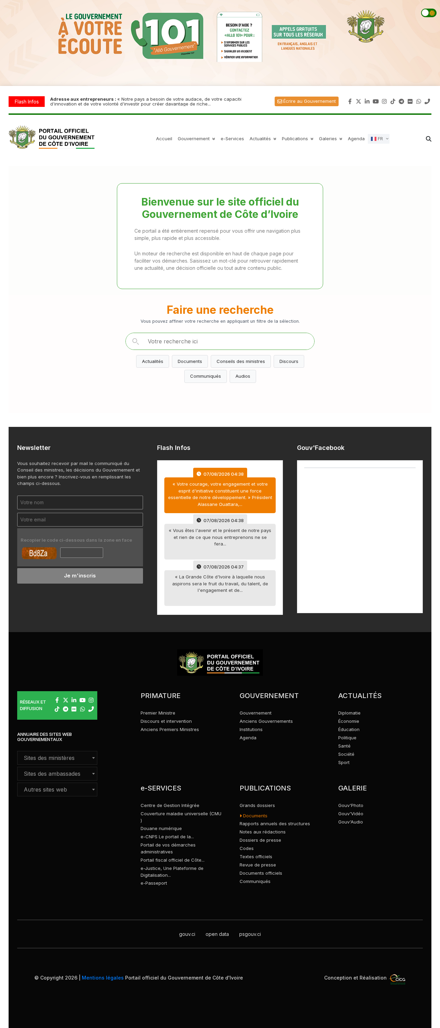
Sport (344, 762)
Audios (242, 376)
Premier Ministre (158, 713)
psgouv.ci (250, 934)
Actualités (264, 138)
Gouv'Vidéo (350, 813)
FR (379, 138)
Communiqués (205, 376)
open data (217, 934)
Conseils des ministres (241, 361)
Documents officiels (261, 873)
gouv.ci (187, 934)
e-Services (232, 138)
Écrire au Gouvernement (309, 101)
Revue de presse (258, 864)
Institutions (251, 729)
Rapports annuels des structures (275, 823)
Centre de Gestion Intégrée (170, 805)
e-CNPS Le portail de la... (167, 836)
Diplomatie (349, 713)
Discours (288, 361)
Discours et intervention (166, 721)
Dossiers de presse (260, 840)
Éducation (349, 729)
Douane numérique (161, 828)
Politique (347, 737)
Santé (344, 746)
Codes (247, 848)
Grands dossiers (257, 805)
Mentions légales (103, 978)
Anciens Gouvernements (266, 721)
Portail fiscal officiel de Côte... (173, 860)
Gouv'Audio (350, 822)
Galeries (331, 138)
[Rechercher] (135, 341)
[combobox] (57, 758)
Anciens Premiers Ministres (170, 729)
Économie (348, 721)
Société (346, 754)
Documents (190, 361)
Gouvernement (256, 713)
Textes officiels (256, 856)
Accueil (164, 138)
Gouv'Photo (350, 805)
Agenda (356, 138)
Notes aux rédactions (263, 831)
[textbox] (57, 758)
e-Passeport (154, 883)
